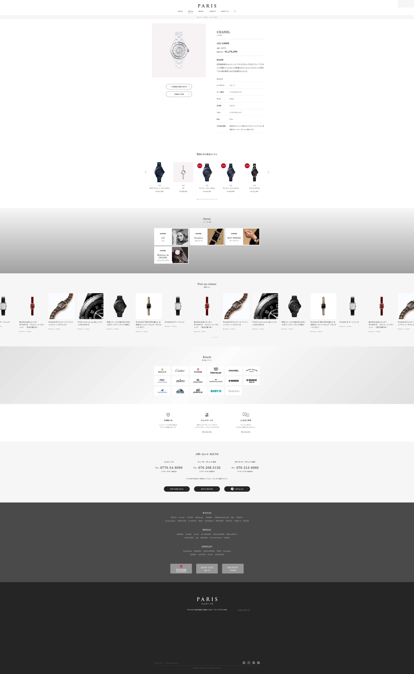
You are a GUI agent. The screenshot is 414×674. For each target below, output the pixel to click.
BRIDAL (207, 529)
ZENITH (240, 517)
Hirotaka (227, 551)
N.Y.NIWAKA (206, 534)
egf (197, 537)
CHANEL (205, 17)
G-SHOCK (193, 521)
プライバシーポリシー (172, 663)
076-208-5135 (209, 467)
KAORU (193, 554)
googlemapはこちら (244, 610)
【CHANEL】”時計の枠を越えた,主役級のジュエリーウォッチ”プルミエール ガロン (90, 324)
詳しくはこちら (207, 432)
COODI (226, 537)
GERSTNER (189, 537)
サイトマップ (158, 663)
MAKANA (204, 537)
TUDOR (190, 517)
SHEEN (246, 521)
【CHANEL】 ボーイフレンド (116, 322)
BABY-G (238, 521)
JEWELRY (207, 546)
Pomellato (187, 551)
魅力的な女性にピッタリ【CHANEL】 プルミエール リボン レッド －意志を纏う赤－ (148, 324)
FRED (219, 551)
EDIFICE (229, 521)
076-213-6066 (248, 467)
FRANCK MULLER (222, 517)
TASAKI (189, 534)
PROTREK (220, 521)
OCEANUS (209, 521)
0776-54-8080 (171, 467)
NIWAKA (180, 534)
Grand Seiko (170, 521)
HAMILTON (182, 521)
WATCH (199, 17)
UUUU (210, 554)
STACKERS (219, 554)
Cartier (182, 517)
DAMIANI (197, 551)
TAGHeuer (199, 517)
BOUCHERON (218, 534)
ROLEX (174, 517)
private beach (216, 537)
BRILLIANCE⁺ (232, 534)
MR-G (201, 521)
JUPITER (201, 554)
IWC (232, 517)
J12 (211, 17)
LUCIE (196, 534)
